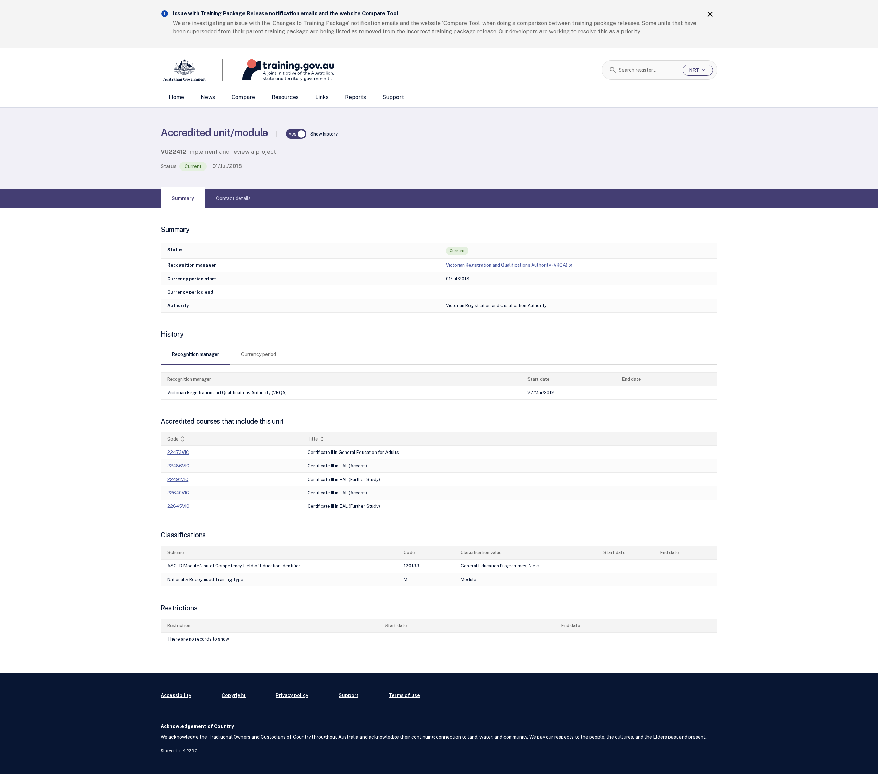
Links (322, 97)
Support (393, 97)
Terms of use (404, 695)
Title (316, 439)
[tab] (183, 198)
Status (169, 166)
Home (176, 97)
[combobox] (648, 70)
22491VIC (177, 479)
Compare (243, 97)
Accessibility (176, 695)
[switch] (296, 134)
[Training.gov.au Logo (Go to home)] (278, 70)
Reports (355, 97)
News (208, 97)
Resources (285, 97)
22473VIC (178, 452)
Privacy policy (292, 695)
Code (176, 439)
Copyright (234, 695)
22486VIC (178, 465)
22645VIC (178, 506)
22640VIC (178, 492)
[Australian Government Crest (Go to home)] (192, 70)
